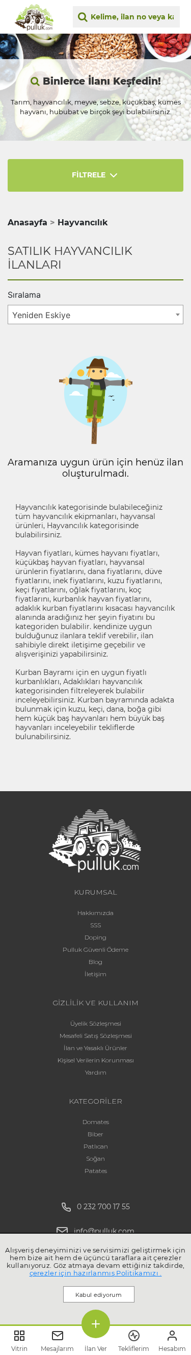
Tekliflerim (133, 1348)
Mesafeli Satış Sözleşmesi (96, 1035)
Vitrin (19, 1348)
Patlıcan (96, 1146)
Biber (95, 1134)
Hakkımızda (95, 913)
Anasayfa (27, 222)
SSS (95, 925)
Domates (96, 1122)
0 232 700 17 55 (100, 1206)
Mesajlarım (57, 1348)
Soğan (95, 1158)
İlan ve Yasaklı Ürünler (95, 1048)
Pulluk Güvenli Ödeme (95, 949)
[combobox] (95, 314)
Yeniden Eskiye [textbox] (41, 315)
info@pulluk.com (104, 1231)
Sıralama (24, 295)
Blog (95, 962)
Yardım (95, 1072)
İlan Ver (96, 1348)
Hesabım (172, 1348)
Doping (95, 937)
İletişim (95, 974)
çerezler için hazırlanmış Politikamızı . (96, 1273)
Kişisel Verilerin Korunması (96, 1060)
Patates (96, 1171)
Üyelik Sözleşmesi (95, 1023)
